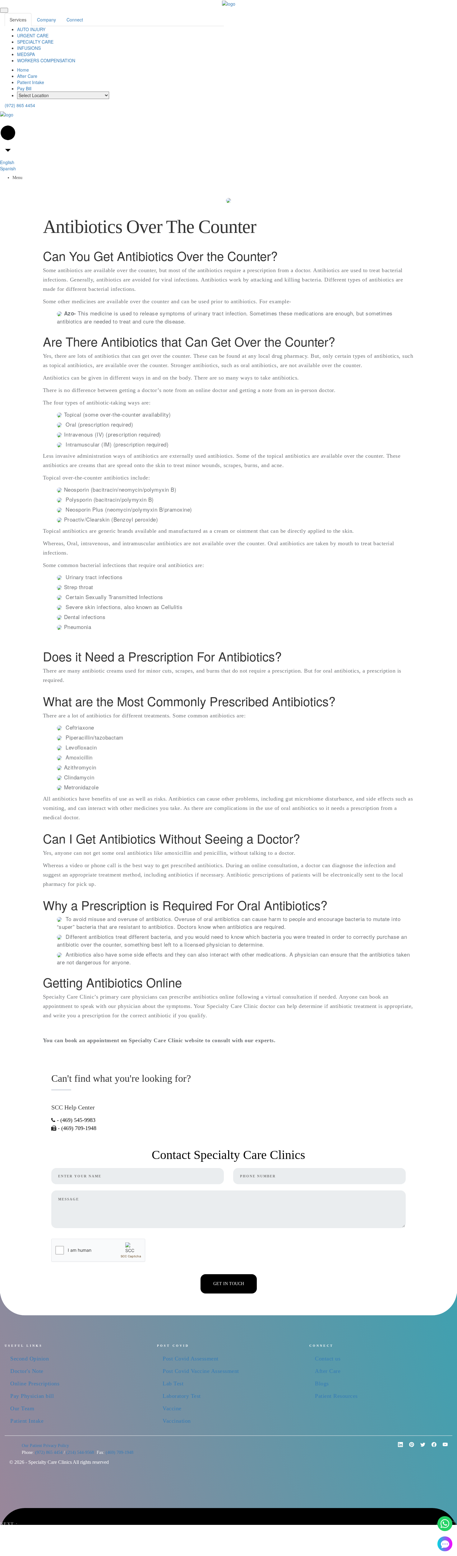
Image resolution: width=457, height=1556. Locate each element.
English (7, 162)
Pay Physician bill (32, 1396)
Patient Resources (336, 1396)
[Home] (228, 3)
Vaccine (172, 1408)
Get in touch (228, 1283)
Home (23, 70)
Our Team (22, 1408)
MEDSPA (26, 54)
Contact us (327, 1358)
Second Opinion (29, 1358)
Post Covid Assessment (191, 1358)
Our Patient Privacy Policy (45, 1445)
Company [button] (46, 20)
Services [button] (18, 20)
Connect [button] (75, 20)
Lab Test (173, 1383)
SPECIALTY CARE (35, 42)
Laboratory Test (182, 1396)
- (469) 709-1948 (76, 1128)
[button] (444, 1523)
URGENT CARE (32, 35)
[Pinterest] (398, 1447)
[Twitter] (420, 1447)
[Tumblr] (443, 1447)
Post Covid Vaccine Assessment (201, 1371)
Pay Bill (24, 88)
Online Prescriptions (34, 1383)
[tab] (18, 19)
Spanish (8, 168)
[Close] (4, 10)
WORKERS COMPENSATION (46, 60)
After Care (27, 76)
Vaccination (177, 1421)
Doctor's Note (27, 1371)
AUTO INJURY (31, 29)
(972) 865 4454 (20, 105)
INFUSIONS (29, 48)
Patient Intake (30, 82)
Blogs (322, 1383)
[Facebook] (431, 1447)
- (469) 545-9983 (75, 1120)
